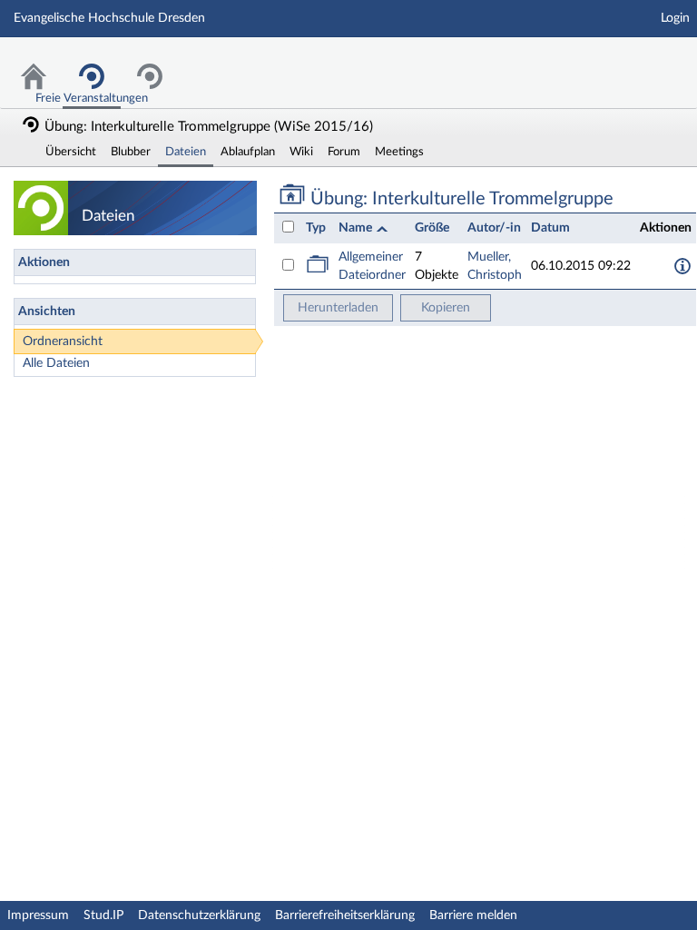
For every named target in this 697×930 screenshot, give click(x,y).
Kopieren (445, 308)
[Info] (682, 266)
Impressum (38, 915)
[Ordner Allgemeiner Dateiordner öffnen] (317, 269)
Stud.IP (103, 915)
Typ (316, 228)
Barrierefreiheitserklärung (345, 915)
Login (675, 18)
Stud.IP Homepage (627, 61)
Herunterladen (338, 308)
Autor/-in (494, 228)
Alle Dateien (56, 363)
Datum (550, 228)
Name (357, 228)
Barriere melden (473, 915)
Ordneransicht (63, 341)
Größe (432, 228)
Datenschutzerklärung (199, 915)
